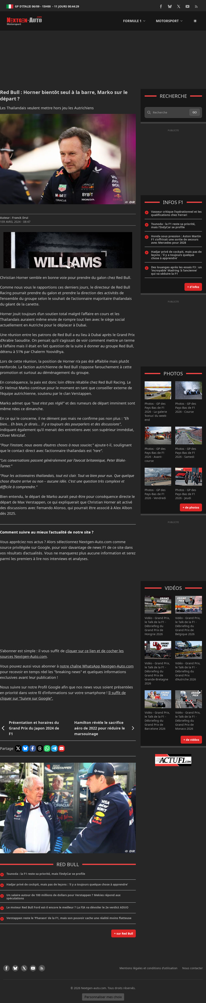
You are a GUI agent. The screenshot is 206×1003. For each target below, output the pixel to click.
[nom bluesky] (170, 6)
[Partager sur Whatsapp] (47, 748)
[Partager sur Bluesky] (25, 748)
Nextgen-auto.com (93, 988)
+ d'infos (193, 287)
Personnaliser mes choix (103, 997)
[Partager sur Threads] (40, 748)
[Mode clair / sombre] (195, 21)
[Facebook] (161, 6)
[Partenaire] (173, 760)
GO (195, 112)
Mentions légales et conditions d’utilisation (148, 968)
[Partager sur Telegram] (54, 748)
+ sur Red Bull (123, 933)
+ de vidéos (191, 740)
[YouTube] (187, 6)
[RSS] (196, 6)
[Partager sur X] (18, 748)
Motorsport (167, 21)
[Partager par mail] (61, 748)
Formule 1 (132, 21)
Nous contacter (192, 968)
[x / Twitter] (178, 6)
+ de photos (191, 507)
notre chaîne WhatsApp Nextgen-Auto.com (97, 666)
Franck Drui (20, 218)
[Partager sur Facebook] (32, 748)
